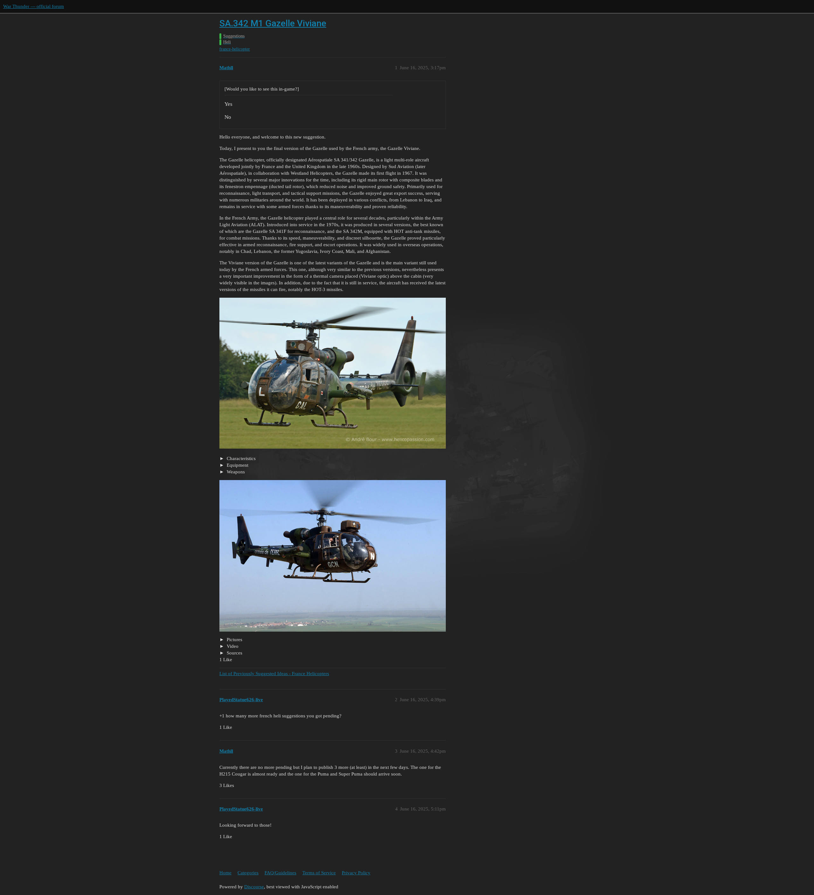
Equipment (236, 465)
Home (225, 872)
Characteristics (240, 458)
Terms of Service (319, 872)
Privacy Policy (356, 872)
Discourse (254, 886)
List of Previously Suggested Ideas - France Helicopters (274, 673)
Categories (248, 872)
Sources (233, 652)
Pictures (233, 639)
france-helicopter (234, 49)
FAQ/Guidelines (280, 872)
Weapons (235, 471)
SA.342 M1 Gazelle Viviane (272, 23)
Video (231, 646)
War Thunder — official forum (33, 6)
